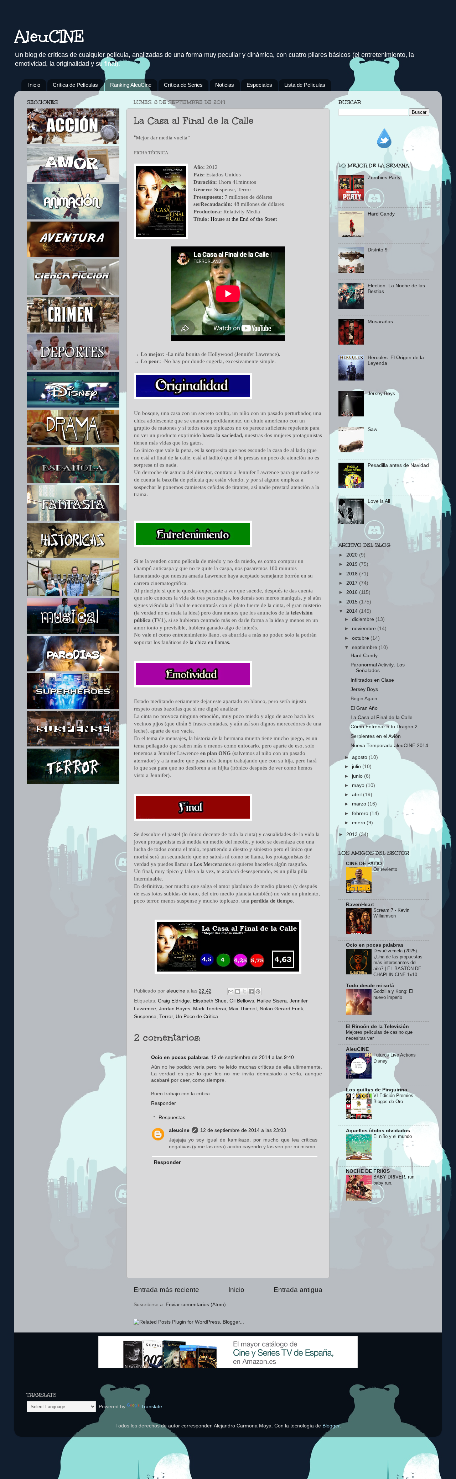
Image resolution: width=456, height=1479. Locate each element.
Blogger (331, 1426)
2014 (352, 611)
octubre (361, 638)
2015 (352, 602)
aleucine (179, 1130)
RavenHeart (360, 904)
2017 (352, 583)
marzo (360, 804)
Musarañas (380, 321)
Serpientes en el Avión (376, 736)
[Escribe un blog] (237, 991)
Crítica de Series (183, 85)
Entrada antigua (298, 1289)
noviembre (364, 628)
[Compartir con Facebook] (251, 991)
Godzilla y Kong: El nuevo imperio (393, 994)
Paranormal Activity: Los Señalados (378, 667)
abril (357, 794)
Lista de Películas (304, 85)
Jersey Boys (381, 393)
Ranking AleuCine (130, 85)
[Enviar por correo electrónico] (230, 991)
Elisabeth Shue (210, 1001)
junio (358, 776)
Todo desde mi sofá (370, 985)
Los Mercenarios (212, 864)
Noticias (224, 85)
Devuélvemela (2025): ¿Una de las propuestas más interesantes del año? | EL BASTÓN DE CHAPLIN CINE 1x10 (398, 962)
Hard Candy (381, 214)
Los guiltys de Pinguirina (376, 1089)
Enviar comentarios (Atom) (196, 1304)
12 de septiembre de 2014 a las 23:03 (243, 1130)
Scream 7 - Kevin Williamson (391, 913)
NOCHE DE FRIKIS (368, 1171)
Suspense (145, 1016)
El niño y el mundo (392, 1136)
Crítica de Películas (75, 85)
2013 (352, 834)
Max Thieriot (243, 1008)
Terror (166, 1016)
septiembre (365, 647)
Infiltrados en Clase (372, 680)
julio (357, 766)
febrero (361, 813)
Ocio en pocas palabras (180, 1057)
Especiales (259, 85)
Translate (151, 1406)
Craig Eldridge (174, 1001)
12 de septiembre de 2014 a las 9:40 (252, 1057)
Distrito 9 (378, 249)
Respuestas (172, 1117)
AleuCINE (49, 36)
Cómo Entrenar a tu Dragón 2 (384, 726)
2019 (352, 564)
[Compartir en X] (244, 991)
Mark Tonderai (209, 1008)
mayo (359, 785)
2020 (352, 555)
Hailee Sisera (272, 1001)
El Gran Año (364, 708)
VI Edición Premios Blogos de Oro (393, 1098)
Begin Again (364, 698)
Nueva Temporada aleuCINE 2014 (389, 745)
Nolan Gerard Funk (281, 1008)
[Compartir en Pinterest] (257, 991)
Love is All (379, 501)
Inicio (34, 85)
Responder (163, 1103)
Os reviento (385, 869)
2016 (352, 592)
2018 (352, 573)
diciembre (363, 619)
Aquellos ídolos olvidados (378, 1130)
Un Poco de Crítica (197, 1016)
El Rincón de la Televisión (377, 1026)
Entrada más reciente (166, 1289)
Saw (372, 429)
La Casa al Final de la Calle (382, 717)
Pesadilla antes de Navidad (398, 465)
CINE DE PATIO (364, 863)
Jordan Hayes (174, 1008)
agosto (360, 757)
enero (359, 822)
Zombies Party (384, 177)
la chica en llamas (209, 642)
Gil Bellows (241, 1001)
